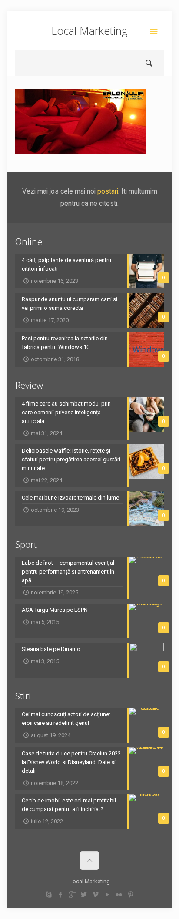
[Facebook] (60, 895)
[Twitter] (83, 895)
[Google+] (71, 895)
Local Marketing (89, 30)
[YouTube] (107, 895)
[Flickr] (118, 895)
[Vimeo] (95, 895)
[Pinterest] (130, 895)
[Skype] (48, 895)
